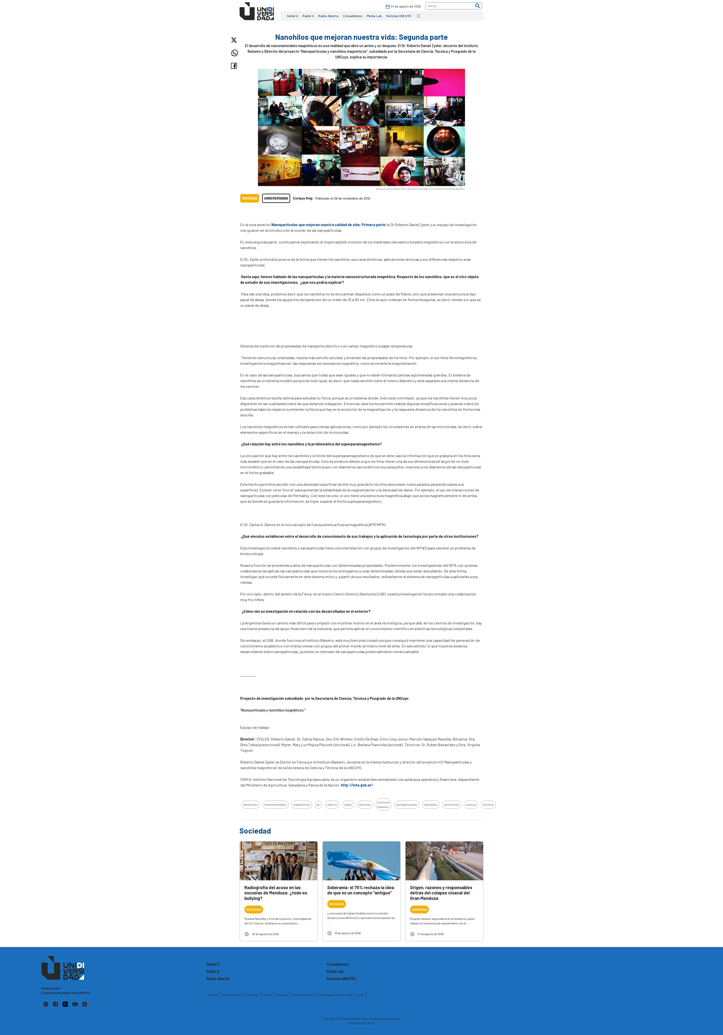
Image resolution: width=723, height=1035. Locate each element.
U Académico (352, 16)
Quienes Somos (232, 995)
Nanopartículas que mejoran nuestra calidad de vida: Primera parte (328, 224)
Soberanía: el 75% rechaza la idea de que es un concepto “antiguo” (360, 890)
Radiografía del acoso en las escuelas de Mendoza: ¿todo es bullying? (275, 893)
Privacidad (252, 995)
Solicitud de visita (303, 995)
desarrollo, (250, 804)
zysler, (348, 804)
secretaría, (451, 804)
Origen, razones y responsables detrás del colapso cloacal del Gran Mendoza (441, 893)
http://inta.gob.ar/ (357, 785)
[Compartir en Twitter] (235, 40)
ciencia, (471, 804)
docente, (365, 804)
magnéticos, (301, 804)
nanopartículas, (406, 804)
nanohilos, (431, 804)
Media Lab (374, 16)
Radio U (308, 16)
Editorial (212, 995)
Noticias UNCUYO (398, 16)
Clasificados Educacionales (335, 995)
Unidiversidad (276, 198)
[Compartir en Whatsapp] (235, 53)
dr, (318, 804)
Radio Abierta (328, 16)
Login (360, 995)
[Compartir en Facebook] (235, 66)
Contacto (282, 995)
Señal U (292, 16)
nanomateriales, (275, 804)
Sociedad (249, 198)
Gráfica (267, 995)
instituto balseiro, (384, 804)
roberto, (332, 804)
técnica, (488, 804)
